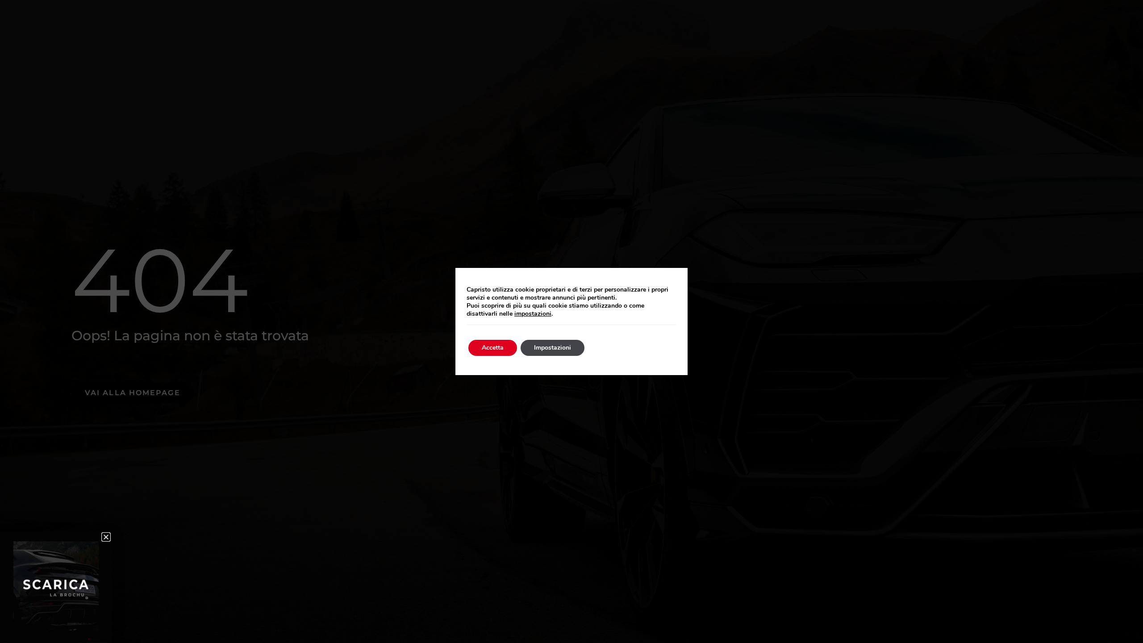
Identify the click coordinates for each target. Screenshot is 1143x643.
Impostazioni (552, 347)
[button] (106, 537)
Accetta (493, 347)
